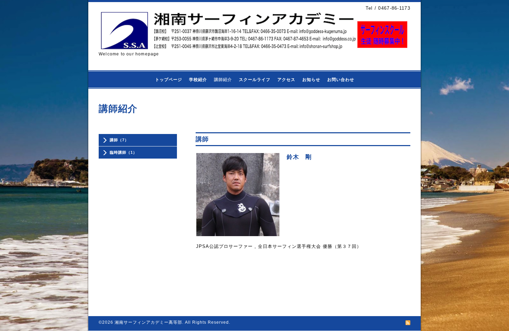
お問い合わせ (340, 79)
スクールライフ (254, 79)
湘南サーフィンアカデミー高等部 (148, 322)
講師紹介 (223, 79)
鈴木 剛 (299, 157)
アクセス (286, 79)
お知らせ (311, 79)
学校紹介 (198, 79)
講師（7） (119, 140)
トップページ (168, 79)
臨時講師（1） (123, 152)
